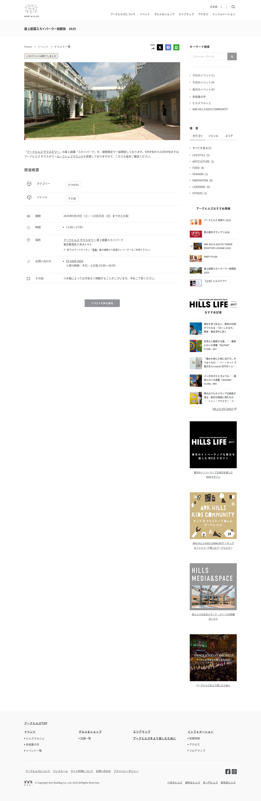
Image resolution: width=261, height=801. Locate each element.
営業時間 (194, 738)
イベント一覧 (62, 46)
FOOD (197, 168)
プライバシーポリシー (126, 771)
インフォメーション (223, 14)
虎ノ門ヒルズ (210, 782)
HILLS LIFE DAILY (223, 409)
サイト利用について (82, 771)
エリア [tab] (229, 136)
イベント (145, 14)
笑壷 (94, 249)
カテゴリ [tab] (198, 136)
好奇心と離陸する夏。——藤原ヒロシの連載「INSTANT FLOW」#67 (220, 345)
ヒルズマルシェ (202, 103)
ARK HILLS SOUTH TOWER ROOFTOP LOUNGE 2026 (218, 246)
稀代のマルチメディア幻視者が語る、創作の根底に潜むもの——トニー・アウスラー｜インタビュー (220, 397)
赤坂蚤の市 (200, 96)
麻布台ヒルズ (192, 782)
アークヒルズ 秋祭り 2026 (217, 220)
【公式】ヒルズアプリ (215, 281)
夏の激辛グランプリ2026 (217, 232)
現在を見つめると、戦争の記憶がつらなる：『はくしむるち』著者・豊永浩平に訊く (220, 327)
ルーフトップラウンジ (70, 156)
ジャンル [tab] (213, 136)
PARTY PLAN (210, 256)
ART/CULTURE (202, 161)
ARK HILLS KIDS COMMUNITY (211, 109)
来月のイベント (202, 89)
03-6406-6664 (74, 261)
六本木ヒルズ (174, 782)
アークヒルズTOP (35, 723)
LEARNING (199, 187)
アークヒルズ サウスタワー (43, 152)
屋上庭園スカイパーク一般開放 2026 (220, 270)
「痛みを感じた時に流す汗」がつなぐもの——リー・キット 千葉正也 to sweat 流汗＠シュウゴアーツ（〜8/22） (220, 362)
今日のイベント (202, 75)
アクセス (203, 14)
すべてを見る (201, 148)
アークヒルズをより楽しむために (213, 685)
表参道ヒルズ (228, 782)
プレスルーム (60, 771)
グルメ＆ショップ (164, 14)
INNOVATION (201, 180)
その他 (72, 198)
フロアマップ (197, 750)
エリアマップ (186, 14)
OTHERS (73, 185)
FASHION (198, 174)
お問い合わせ (103, 771)
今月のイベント (202, 82)
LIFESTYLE (199, 155)
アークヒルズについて (123, 14)
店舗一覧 (85, 738)
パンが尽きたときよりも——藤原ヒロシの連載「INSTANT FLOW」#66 (220, 379)
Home (28, 46)
